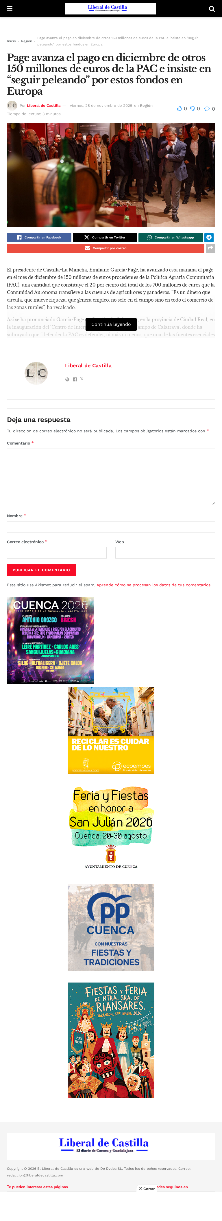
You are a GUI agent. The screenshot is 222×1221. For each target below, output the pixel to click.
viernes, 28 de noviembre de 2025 (101, 105)
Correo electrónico (27, 541)
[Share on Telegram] (209, 237)
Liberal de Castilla (43, 105)
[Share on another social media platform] (210, 248)
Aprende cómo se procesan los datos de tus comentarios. (154, 585)
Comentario (20, 443)
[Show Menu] (9, 8)
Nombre (17, 515)
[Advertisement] (111, 1206)
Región (26, 41)
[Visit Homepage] (110, 8)
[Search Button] (212, 8)
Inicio (11, 41)
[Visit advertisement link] (111, 730)
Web (119, 541)
